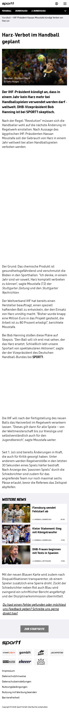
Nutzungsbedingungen (14, 686)
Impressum (8, 670)
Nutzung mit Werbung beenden (19, 692)
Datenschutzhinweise (14, 676)
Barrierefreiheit (10, 697)
